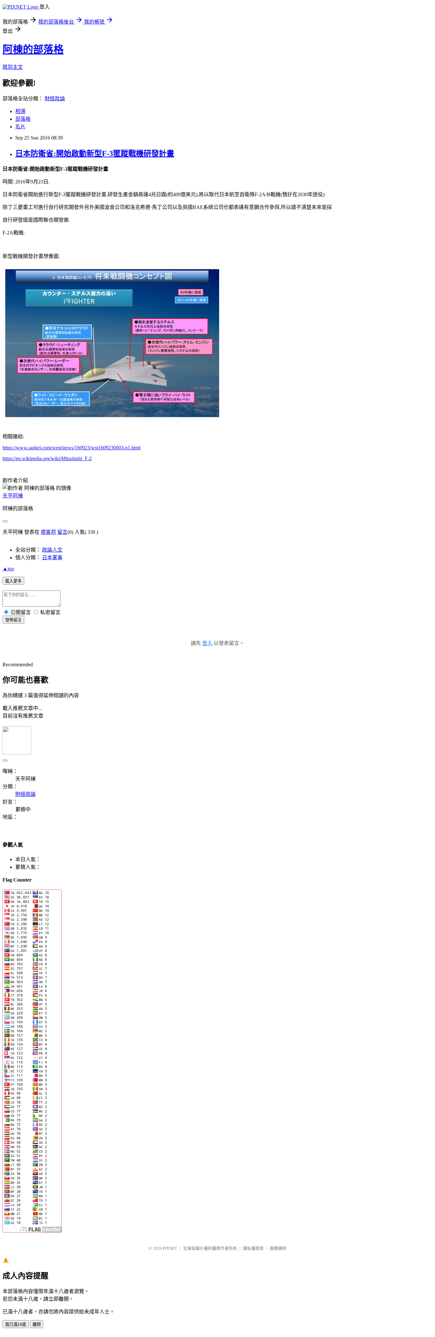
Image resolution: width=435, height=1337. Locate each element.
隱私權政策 (253, 1248)
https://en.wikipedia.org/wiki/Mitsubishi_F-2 (47, 458)
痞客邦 (48, 532)
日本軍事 (52, 557)
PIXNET (170, 1248)
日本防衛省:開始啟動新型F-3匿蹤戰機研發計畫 (94, 153)
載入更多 (13, 581)
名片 (20, 126)
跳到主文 (13, 67)
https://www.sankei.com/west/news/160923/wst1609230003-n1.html (71, 447)
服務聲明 (278, 1248)
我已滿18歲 (15, 1324)
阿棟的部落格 (33, 49)
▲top (8, 568)
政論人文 (52, 550)
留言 (62, 532)
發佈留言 (13, 620)
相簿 (20, 111)
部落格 (23, 119)
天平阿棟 (13, 495)
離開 (36, 1324)
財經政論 (55, 98)
